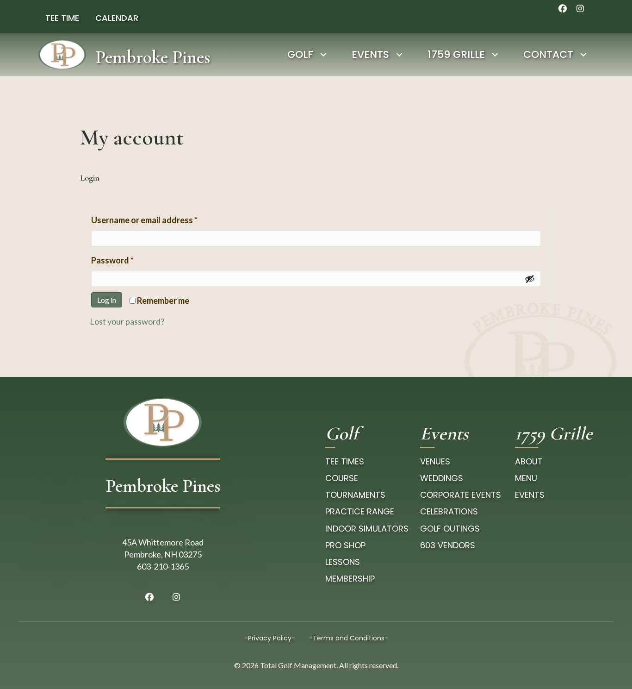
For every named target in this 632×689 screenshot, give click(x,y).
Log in (106, 299)
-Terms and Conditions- (348, 638)
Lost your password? (127, 321)
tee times (344, 461)
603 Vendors (447, 545)
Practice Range (359, 511)
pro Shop (345, 545)
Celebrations (449, 511)
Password (129, 260)
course (341, 478)
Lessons (342, 562)
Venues (435, 461)
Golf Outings (450, 528)
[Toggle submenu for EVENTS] (399, 54)
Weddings (441, 478)
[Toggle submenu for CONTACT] (583, 54)
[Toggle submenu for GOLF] (323, 54)
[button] (562, 8)
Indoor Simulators (367, 528)
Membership (350, 578)
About (529, 461)
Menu (526, 478)
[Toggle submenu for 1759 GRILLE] (495, 54)
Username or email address (161, 219)
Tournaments (355, 495)
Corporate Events (460, 495)
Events (530, 495)
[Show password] (530, 279)
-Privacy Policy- (269, 638)
